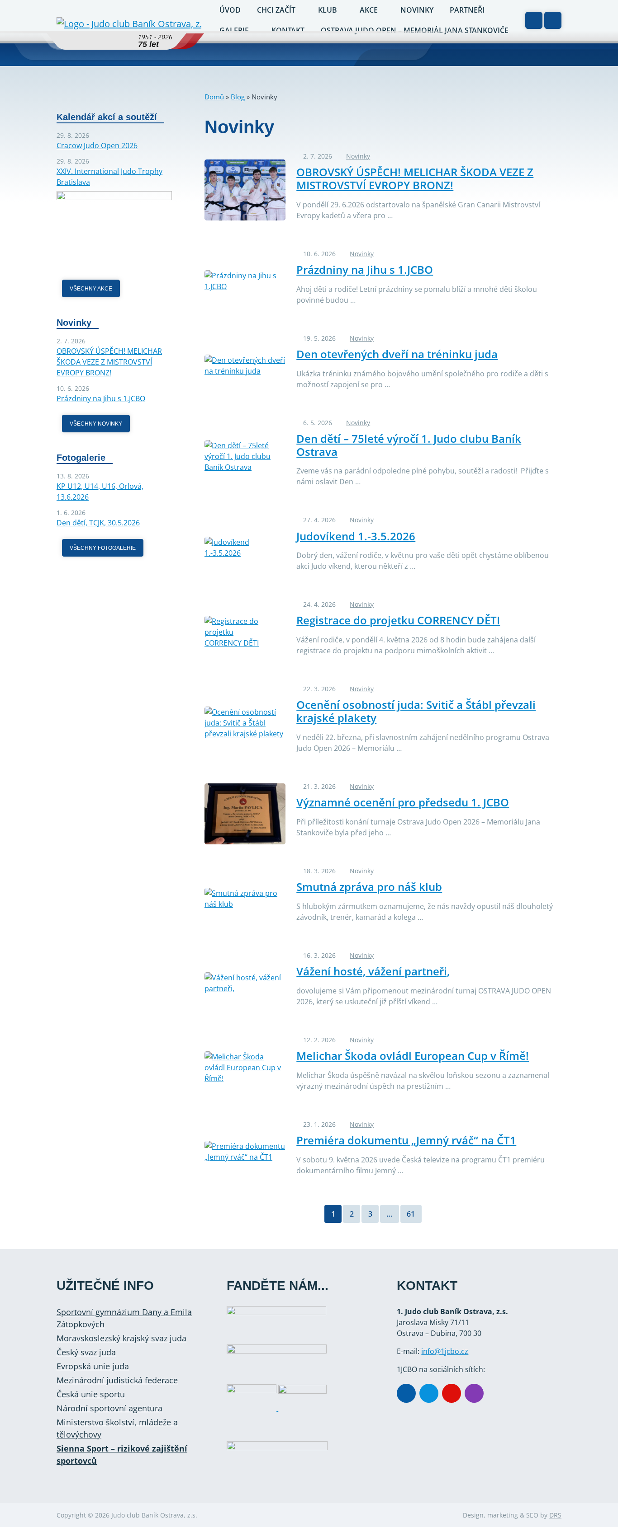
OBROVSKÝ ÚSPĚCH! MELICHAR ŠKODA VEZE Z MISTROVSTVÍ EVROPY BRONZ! (414, 178)
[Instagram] (474, 1393)
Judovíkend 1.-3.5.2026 (355, 536)
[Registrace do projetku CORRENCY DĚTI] (244, 632)
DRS (555, 1515)
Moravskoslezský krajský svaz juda (121, 1338)
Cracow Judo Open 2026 (97, 145)
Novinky (358, 156)
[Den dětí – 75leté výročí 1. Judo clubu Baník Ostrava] (244, 456)
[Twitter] (428, 1393)
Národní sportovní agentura (109, 1408)
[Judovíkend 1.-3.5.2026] (244, 547)
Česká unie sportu (91, 1394)
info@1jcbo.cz (444, 1351)
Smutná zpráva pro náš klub (369, 886)
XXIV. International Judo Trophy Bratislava (109, 176)
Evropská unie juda (93, 1366)
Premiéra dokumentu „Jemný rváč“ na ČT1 (406, 1140)
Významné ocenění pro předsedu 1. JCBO (402, 802)
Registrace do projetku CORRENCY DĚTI (398, 620)
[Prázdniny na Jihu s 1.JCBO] (244, 281)
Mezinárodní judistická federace (117, 1380)
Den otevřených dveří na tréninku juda (397, 354)
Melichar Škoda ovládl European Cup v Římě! (412, 1055)
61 (411, 1214)
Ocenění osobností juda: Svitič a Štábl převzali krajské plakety (416, 711)
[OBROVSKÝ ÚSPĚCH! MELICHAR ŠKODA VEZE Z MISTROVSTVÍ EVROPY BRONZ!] (244, 189)
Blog (238, 96)
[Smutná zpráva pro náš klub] (244, 898)
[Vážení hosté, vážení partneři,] (244, 983)
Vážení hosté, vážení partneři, (373, 971)
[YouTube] (451, 1393)
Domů (214, 96)
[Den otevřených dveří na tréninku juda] (244, 365)
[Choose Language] (533, 20)
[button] (552, 20)
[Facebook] (406, 1393)
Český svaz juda (86, 1352)
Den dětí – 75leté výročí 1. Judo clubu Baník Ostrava (408, 445)
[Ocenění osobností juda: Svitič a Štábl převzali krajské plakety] (244, 723)
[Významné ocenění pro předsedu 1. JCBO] (244, 813)
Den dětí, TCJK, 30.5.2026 (98, 523)
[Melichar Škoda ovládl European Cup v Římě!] (244, 1067)
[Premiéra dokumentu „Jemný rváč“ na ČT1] (244, 1151)
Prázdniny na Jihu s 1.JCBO (364, 269)
